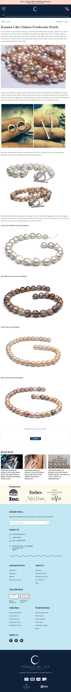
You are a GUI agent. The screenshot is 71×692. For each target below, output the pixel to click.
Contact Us (13, 570)
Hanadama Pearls (15, 613)
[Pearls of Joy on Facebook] (11, 640)
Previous (59, 22)
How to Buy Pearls (42, 613)
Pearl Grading (40, 619)
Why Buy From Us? (42, 576)
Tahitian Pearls (14, 619)
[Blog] (21, 640)
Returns (11, 576)
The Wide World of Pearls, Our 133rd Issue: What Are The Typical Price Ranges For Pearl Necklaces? (11, 474)
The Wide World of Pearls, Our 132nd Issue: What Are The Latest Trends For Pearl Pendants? (34, 474)
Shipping (12, 573)
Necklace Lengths (42, 625)
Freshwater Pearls (15, 625)
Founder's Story (41, 573)
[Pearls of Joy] (35, 8)
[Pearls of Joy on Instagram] (16, 640)
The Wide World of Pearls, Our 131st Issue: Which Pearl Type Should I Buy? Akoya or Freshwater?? (59, 474)
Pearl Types (40, 616)
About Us (39, 570)
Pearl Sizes (39, 622)
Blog (37, 583)
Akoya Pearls (13, 616)
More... (38, 628)
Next (67, 22)
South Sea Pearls (15, 622)
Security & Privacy (15, 580)
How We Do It (40, 580)
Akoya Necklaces (12, 601)
